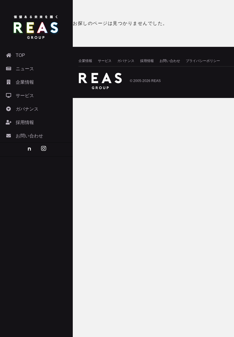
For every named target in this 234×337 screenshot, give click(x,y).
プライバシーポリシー (203, 61)
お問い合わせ (170, 61)
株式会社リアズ (35, 27)
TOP (20, 55)
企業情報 (85, 61)
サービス (105, 61)
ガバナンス (125, 61)
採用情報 (147, 61)
